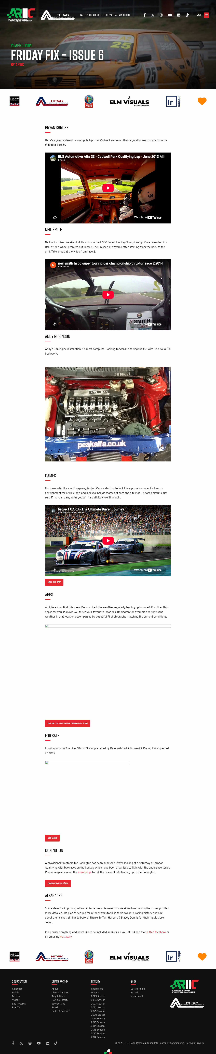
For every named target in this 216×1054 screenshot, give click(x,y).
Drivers (16, 996)
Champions (97, 989)
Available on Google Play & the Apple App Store (68, 723)
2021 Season (98, 1011)
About (55, 989)
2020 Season (98, 1015)
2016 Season (98, 1029)
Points (15, 992)
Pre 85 (16, 1007)
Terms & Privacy (195, 1043)
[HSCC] (14, 101)
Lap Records (19, 1003)
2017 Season (98, 1026)
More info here (54, 582)
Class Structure (60, 992)
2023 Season (98, 1003)
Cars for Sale (138, 989)
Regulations (58, 996)
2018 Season (98, 1022)
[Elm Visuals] (129, 101)
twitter (149, 932)
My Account (137, 996)
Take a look (52, 838)
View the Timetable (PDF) (58, 883)
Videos (16, 1000)
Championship (60, 982)
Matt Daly (66, 936)
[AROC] (89, 101)
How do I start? (60, 1000)
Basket (134, 992)
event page (84, 872)
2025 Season (98, 996)
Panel (55, 1007)
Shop (134, 982)
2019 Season (98, 1018)
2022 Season (98, 1007)
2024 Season (98, 1000)
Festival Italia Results (117, 15)
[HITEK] (52, 101)
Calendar (17, 989)
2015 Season (98, 1033)
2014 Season (98, 1037)
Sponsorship (58, 1003)
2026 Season (19, 982)
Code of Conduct (61, 1011)
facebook (160, 932)
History (95, 982)
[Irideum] (173, 101)
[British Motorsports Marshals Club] (202, 101)
